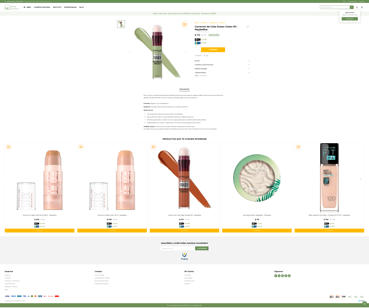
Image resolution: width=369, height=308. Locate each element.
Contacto (361, 1)
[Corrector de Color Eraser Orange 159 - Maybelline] (184, 178)
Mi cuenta (187, 275)
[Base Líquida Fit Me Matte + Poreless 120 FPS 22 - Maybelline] (329, 178)
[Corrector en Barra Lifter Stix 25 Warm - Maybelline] (39, 178)
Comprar (213, 50)
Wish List (187, 283)
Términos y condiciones (12, 281)
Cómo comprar (99, 275)
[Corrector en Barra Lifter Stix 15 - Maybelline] (112, 178)
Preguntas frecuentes (101, 283)
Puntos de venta (352, 1)
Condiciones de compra (102, 278)
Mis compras (188, 278)
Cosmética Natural (42, 7)
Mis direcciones (189, 281)
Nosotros (7, 275)
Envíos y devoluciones (101, 281)
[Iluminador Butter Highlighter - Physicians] (257, 178)
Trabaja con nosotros (11, 286)
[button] (352, 7)
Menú (29, 7)
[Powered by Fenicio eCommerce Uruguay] (361, 300)
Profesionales (70, 7)
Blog (81, 7)
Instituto (57, 7)
